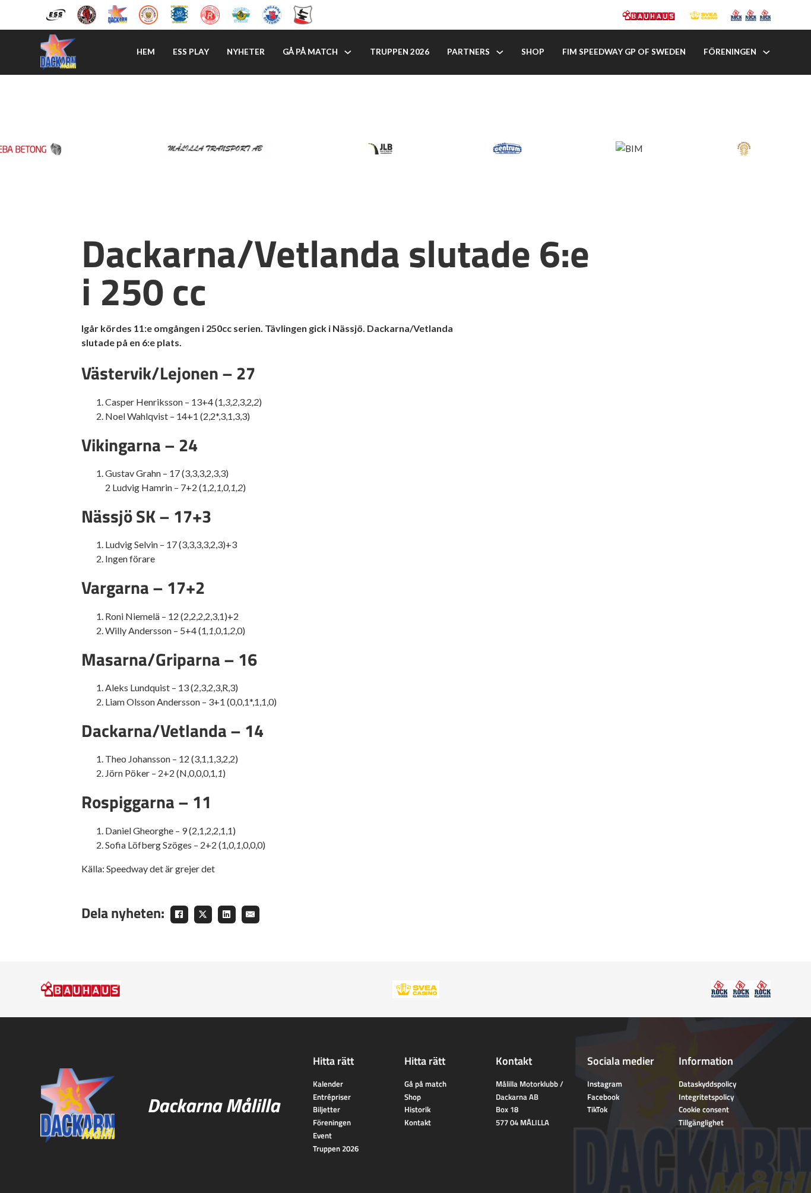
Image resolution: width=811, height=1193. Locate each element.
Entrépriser (332, 1097)
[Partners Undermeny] (500, 52)
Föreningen (730, 51)
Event (322, 1135)
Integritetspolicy (706, 1097)
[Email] (250, 914)
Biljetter (326, 1109)
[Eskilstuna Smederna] (302, 13)
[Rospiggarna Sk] (210, 13)
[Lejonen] (148, 13)
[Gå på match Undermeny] (348, 52)
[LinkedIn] (227, 914)
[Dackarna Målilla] (117, 13)
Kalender (328, 1084)
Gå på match (310, 51)
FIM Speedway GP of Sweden (624, 51)
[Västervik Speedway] (241, 13)
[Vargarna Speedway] (271, 13)
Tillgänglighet (701, 1122)
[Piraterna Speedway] (179, 13)
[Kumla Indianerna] (86, 13)
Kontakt (417, 1122)
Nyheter (246, 51)
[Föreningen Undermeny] (766, 52)
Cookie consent (704, 1109)
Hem (146, 51)
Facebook (603, 1097)
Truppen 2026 (399, 51)
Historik (417, 1109)
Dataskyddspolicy (707, 1084)
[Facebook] (179, 914)
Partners (468, 51)
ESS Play (191, 51)
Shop (532, 51)
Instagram (604, 1084)
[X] (203, 914)
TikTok (597, 1109)
